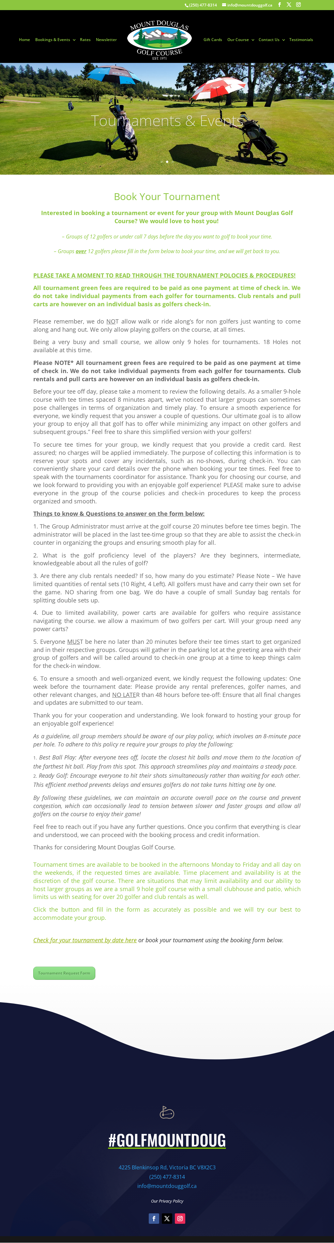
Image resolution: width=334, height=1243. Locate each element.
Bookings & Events (52, 40)
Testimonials (301, 40)
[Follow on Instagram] (180, 1218)
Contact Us (269, 40)
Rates (85, 40)
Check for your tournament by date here (85, 940)
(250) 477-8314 (167, 1176)
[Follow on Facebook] (154, 1218)
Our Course (238, 40)
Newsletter (106, 40)
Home (24, 40)
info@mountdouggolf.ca (167, 1186)
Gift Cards (213, 40)
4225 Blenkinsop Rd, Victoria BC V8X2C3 (167, 1167)
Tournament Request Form (64, 973)
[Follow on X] (167, 1218)
